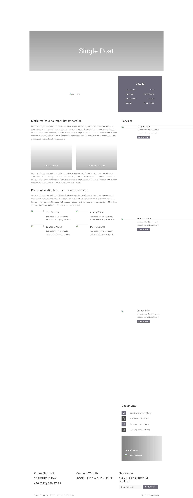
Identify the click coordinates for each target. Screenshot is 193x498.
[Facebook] (85, 485)
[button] (33, 94)
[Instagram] (79, 485)
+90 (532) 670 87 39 (47, 483)
